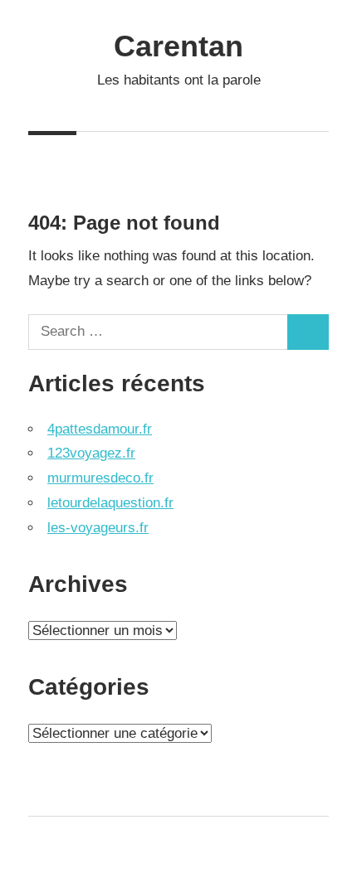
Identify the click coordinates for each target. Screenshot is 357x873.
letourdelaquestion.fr (110, 503)
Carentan (178, 46)
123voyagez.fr (91, 453)
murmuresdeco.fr (100, 478)
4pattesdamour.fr (99, 429)
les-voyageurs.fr (98, 528)
